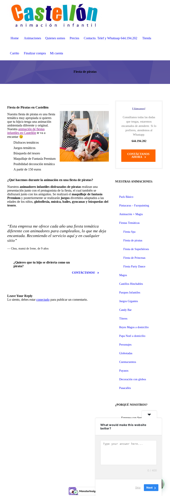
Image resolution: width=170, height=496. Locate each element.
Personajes (125, 344)
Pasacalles (125, 388)
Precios (74, 38)
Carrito (14, 53)
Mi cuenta (56, 53)
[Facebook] (80, 471)
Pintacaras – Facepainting (134, 205)
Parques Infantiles (129, 292)
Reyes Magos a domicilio (134, 327)
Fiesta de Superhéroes (136, 249)
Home (15, 38)
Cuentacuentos (127, 362)
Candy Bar (125, 309)
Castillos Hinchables (131, 283)
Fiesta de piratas (132, 240)
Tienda (146, 38)
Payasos (123, 370)
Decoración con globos (132, 379)
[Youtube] (90, 471)
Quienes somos (55, 38)
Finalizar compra (35, 53)
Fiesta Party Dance (134, 266)
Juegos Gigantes (128, 301)
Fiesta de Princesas (134, 257)
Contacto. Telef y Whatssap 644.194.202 (110, 38)
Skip (138, 487)
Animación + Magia (131, 214)
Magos (123, 275)
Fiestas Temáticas (129, 222)
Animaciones (32, 38)
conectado (43, 299)
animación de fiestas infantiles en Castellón (26, 131)
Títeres (123, 318)
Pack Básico (126, 196)
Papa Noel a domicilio (132, 335)
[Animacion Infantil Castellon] (54, 15)
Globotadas (125, 353)
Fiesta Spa (129, 231)
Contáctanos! (83, 272)
